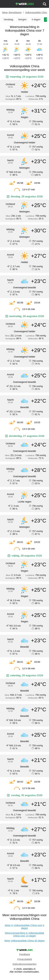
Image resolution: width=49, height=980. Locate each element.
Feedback (24, 954)
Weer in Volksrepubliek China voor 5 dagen (24, 927)
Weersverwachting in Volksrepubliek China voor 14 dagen (24, 934)
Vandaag (8, 19)
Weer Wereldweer (12, 12)
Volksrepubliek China (36, 12)
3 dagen (36, 19)
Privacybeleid (24, 959)
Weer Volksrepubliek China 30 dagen (24, 940)
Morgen (22, 19)
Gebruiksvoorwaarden (24, 964)
